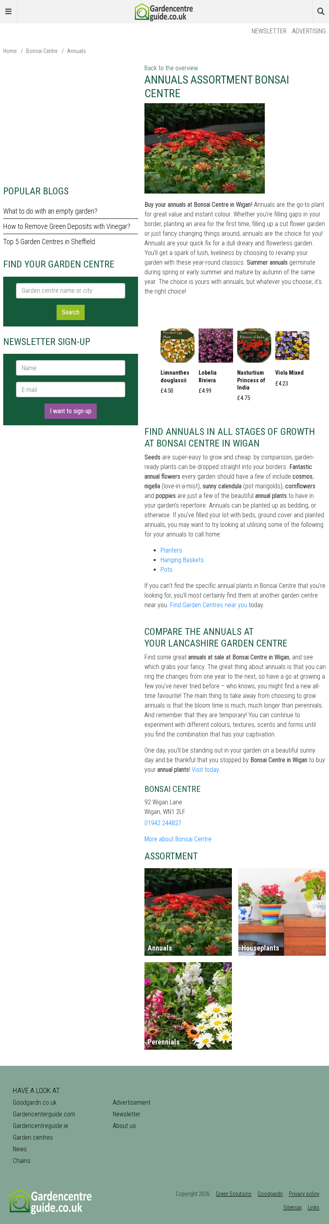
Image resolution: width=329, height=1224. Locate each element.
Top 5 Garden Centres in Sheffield (49, 241)
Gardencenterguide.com (44, 1114)
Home (9, 51)
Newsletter (269, 31)
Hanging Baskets (182, 560)
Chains (21, 1161)
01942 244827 (162, 823)
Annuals (76, 51)
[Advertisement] (70, 119)
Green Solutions (234, 1194)
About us (124, 1126)
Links (313, 1207)
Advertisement (131, 1102)
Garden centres (33, 1137)
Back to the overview (171, 68)
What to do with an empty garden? (50, 211)
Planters (171, 550)
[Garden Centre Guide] (164, 11)
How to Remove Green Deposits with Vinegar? (66, 226)
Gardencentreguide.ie (40, 1126)
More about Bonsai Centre (177, 839)
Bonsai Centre (41, 51)
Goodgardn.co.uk (35, 1102)
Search (70, 312)
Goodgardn (270, 1194)
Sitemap (292, 1207)
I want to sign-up (70, 411)
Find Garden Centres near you (208, 605)
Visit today (205, 769)
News (20, 1149)
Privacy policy (304, 1194)
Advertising (309, 31)
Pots (166, 569)
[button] (177, 363)
